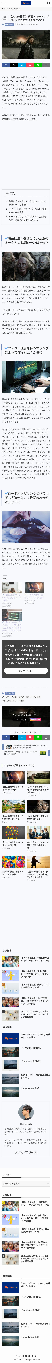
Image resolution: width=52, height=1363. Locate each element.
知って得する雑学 (9, 701)
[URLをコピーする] (46, 65)
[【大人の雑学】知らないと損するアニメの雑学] (12, 587)
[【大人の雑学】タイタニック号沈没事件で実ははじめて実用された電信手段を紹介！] (12, 615)
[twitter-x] (21, 1152)
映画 (7, 697)
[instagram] (26, 1152)
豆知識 (21, 701)
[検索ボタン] (48, 3)
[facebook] (16, 1152)
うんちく (37, 697)
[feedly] (32, 1356)
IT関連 (13, 697)
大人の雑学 (9, 24)
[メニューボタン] (3, 3)
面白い (28, 697)
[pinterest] (31, 1152)
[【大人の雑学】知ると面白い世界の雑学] (35, 587)
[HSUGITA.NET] (26, 3)
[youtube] (35, 1152)
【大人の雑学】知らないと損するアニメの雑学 (11, 598)
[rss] (36, 1356)
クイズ (21, 697)
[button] (6, 65)
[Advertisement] (26, 155)
